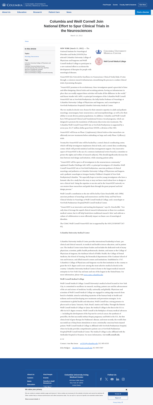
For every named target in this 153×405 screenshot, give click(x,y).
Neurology (27, 56)
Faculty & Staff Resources (48, 382)
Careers (30, 378)
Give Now (142, 5)
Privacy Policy (117, 402)
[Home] (25, 5)
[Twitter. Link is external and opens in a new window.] (106, 379)
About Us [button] (6, 12)
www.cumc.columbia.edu (93, 275)
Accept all (118, 394)
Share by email (128, 41)
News (27, 41)
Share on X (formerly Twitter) (122, 41)
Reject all (118, 398)
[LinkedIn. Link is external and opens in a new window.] (117, 379)
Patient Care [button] (54, 12)
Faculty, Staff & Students (128, 5)
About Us (30, 374)
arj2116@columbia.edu (89, 343)
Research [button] (37, 12)
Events (115, 5)
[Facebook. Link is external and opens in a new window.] (100, 379)
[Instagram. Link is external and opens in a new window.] (123, 379)
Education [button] (21, 12)
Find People (107, 5)
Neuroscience (35, 56)
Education (31, 384)
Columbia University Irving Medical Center (65, 363)
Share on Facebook (120, 41)
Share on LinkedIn (125, 41)
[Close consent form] (126, 389)
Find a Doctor (143, 12)
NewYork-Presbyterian (89, 364)
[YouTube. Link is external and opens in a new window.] (112, 379)
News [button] (69, 12)
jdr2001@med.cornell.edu (82, 348)
